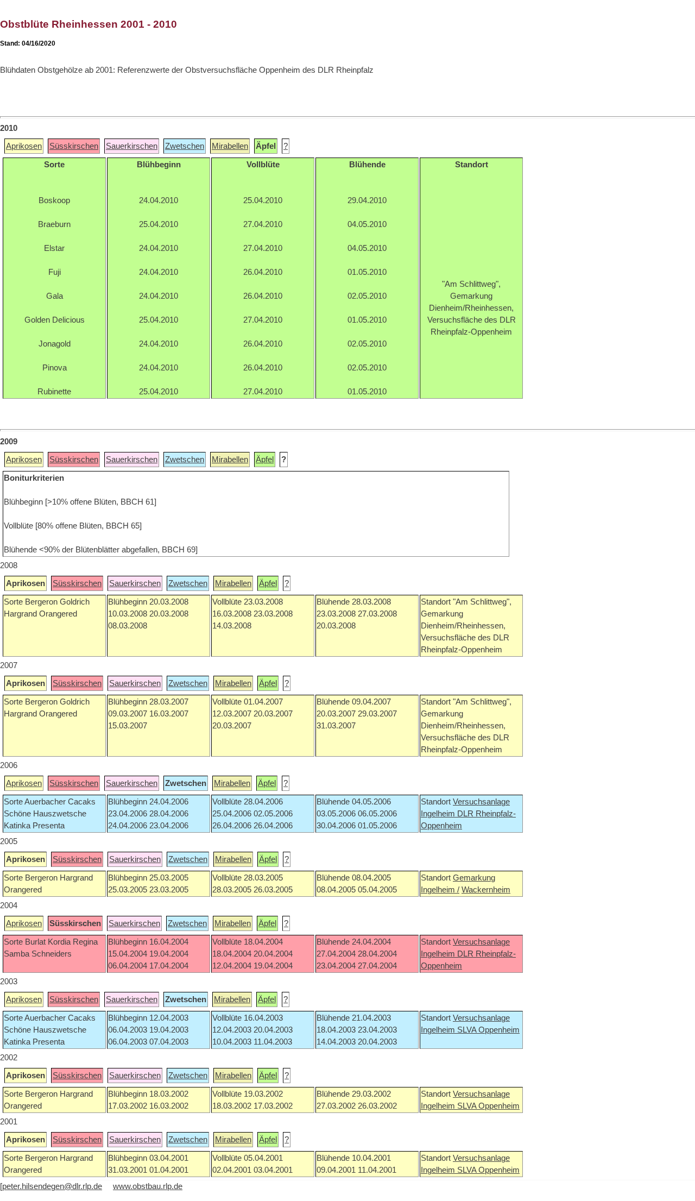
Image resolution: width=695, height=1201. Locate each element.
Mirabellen (230, 146)
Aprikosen (24, 146)
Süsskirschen (73, 146)
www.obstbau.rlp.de (147, 1186)
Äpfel (265, 459)
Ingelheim (439, 813)
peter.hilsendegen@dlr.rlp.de (52, 1186)
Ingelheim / (440, 889)
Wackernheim (486, 889)
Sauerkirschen (131, 146)
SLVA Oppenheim (488, 1030)
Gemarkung (474, 877)
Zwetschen (184, 146)
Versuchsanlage (481, 801)
